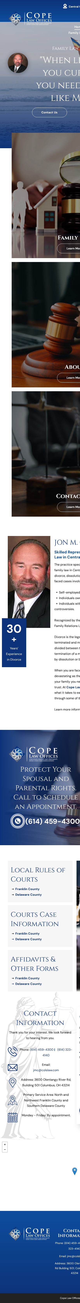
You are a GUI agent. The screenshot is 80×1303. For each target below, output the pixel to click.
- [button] (4, 1149)
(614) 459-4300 (52, 821)
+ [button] (4, 1144)
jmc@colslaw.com (46, 1070)
